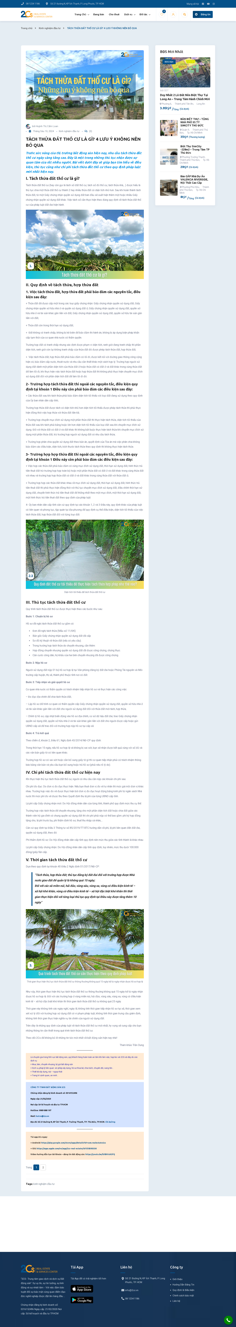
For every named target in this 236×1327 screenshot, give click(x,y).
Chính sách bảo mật (183, 1295)
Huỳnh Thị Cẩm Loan (47, 126)
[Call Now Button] (228, 1320)
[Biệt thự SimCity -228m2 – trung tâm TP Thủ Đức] (169, 157)
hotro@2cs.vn (42, 1116)
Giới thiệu (177, 1279)
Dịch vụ (128, 14)
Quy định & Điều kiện (183, 1290)
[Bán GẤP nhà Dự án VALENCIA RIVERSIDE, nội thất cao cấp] (169, 188)
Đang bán (98, 14)
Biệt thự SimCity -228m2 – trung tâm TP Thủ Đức (195, 149)
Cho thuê (114, 14)
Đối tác (143, 14)
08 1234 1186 (132, 1298)
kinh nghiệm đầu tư (44, 1184)
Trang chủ (26, 28)
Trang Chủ (80, 14)
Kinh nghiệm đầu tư (50, 28)
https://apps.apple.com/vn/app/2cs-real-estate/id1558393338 (66, 1148)
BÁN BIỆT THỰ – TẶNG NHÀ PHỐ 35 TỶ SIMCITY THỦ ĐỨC (194, 122)
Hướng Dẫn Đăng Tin (183, 1284)
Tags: (29, 1183)
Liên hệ (176, 1301)
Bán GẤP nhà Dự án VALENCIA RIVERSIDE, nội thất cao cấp (194, 179)
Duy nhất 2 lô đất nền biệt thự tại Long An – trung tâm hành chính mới (185, 97)
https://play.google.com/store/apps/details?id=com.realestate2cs (73, 1143)
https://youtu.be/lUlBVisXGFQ (100, 1154)
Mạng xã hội (193, 4)
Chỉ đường (110, 1122)
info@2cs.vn (131, 1290)
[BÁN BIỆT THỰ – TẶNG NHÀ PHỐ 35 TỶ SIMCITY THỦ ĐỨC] (169, 128)
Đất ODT (164, 90)
